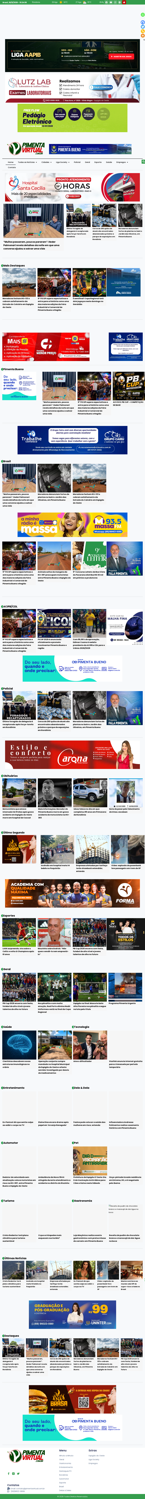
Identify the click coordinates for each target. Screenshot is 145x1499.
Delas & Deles (65, 1490)
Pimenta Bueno (13, 369)
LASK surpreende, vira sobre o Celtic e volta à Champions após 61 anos (18, 951)
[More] (143, 36)
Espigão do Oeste (97, 1455)
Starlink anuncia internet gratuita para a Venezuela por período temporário (125, 1064)
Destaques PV (65, 1471)
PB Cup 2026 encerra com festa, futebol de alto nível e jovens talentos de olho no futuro (88, 951)
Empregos (121, 162)
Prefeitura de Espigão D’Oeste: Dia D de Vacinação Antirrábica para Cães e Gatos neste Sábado (89, 1180)
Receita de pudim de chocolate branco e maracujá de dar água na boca (124, 1238)
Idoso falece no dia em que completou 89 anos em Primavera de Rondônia (90, 812)
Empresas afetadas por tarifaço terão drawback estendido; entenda (91, 868)
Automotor (64, 1478)
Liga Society (61, 162)
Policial (77, 162)
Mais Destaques (14, 265)
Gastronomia (65, 1463)
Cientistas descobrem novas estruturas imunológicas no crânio (16, 1064)
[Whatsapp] (143, 15)
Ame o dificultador (82, 1061)
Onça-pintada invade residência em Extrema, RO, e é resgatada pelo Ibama (125, 1180)
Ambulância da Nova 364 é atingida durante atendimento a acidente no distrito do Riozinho (54, 1180)
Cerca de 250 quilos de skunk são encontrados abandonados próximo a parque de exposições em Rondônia (104, 233)
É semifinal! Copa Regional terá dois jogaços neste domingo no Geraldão (88, 301)
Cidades (45, 162)
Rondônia (63, 1475)
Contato (12, 167)
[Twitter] (143, 27)
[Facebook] (143, 22)
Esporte (98, 162)
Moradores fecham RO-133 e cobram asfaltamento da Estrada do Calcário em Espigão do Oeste (107, 1364)
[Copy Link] (143, 31)
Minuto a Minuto (66, 1455)
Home (10, 162)
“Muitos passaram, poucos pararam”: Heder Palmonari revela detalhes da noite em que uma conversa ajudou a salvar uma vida (31, 245)
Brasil (7, 461)
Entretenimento (66, 1467)
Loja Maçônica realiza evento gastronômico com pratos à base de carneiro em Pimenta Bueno (89, 1238)
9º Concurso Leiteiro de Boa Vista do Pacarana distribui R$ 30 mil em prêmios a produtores (89, 575)
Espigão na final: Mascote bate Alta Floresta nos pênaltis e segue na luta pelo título (89, 1006)
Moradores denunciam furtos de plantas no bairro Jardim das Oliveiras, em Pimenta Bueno (53, 497)
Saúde (109, 162)
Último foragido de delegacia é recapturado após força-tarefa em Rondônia (18, 724)
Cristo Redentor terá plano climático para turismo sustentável (16, 1238)
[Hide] (144, 40)
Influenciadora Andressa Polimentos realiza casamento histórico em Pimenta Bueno (124, 1125)
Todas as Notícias (26, 162)
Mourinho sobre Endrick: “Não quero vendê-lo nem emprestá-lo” (53, 951)
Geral (87, 162)
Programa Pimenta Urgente (122, 1003)
